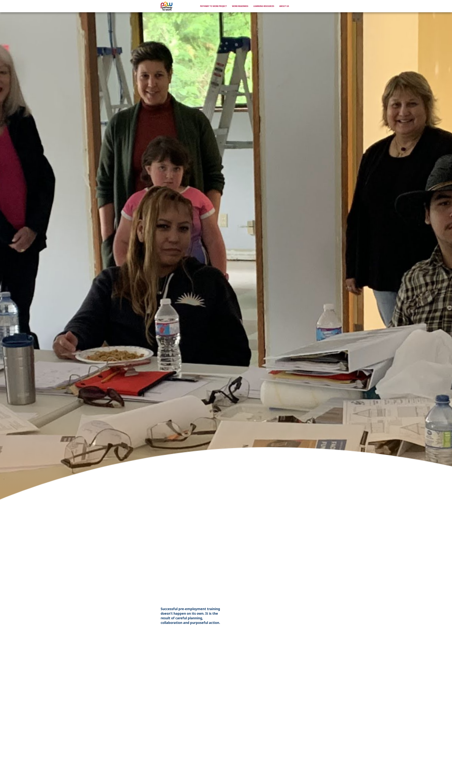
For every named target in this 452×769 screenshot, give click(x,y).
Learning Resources (263, 6)
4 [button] (289, 618)
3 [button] (286, 618)
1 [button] (278, 618)
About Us (284, 6)
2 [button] (282, 618)
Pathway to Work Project (213, 6)
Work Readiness (240, 6)
